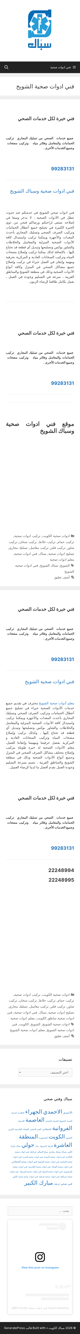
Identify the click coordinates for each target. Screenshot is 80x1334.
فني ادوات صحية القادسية (39, 1167)
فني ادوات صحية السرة (33, 1157)
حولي (28, 1144)
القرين (11, 1129)
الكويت (24, 1024)
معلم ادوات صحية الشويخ (27, 1030)
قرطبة (57, 1184)
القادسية (18, 1129)
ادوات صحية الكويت (56, 536)
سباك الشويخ (49, 565)
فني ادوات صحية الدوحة (54, 1157)
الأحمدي (67, 1112)
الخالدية (21, 1113)
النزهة (50, 1146)
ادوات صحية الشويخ (56, 1024)
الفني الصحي (35, 1129)
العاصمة (34, 1119)
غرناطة (33, 1152)
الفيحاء (26, 1129)
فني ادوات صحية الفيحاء (61, 1167)
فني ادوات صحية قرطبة (49, 1176)
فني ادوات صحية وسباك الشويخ (42, 191)
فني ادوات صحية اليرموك (30, 1171)
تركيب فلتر (57, 548)
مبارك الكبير (38, 1182)
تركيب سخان (28, 542)
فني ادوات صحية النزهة (52, 1171)
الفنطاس (46, 1129)
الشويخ (65, 565)
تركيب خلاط (47, 542)
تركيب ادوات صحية (27, 536)
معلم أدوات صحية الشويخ (56, 703)
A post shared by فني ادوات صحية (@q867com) (40, 1307)
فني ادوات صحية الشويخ (49, 681)
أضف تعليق (62, 577)
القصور (69, 1138)
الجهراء (33, 1111)
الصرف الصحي (52, 1121)
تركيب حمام (65, 542)
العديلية (21, 1121)
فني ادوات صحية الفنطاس (24, 1161)
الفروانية (62, 1128)
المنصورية (43, 1138)
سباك (42, 554)
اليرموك (43, 1146)
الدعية (14, 1113)
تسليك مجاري (18, 548)
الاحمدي (52, 1111)
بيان (37, 1146)
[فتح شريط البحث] (6, 67)
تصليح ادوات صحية (61, 554)
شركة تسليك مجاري (58, 1152)
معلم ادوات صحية (62, 559)
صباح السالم (42, 1152)
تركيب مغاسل (39, 548)
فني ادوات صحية (25, 554)
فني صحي (66, 1183)
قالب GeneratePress (18, 1328)
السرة (69, 1121)
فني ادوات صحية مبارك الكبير (25, 1176)
